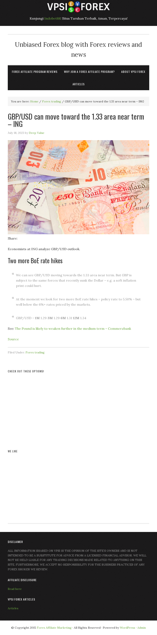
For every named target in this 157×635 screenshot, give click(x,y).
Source (13, 339)
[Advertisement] (78, 406)
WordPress (127, 627)
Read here (15, 589)
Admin (141, 627)
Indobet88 (52, 18)
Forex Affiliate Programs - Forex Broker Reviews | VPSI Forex (78, 6)
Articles (13, 608)
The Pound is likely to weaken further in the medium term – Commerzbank (73, 328)
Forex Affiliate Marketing (54, 627)
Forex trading (35, 352)
